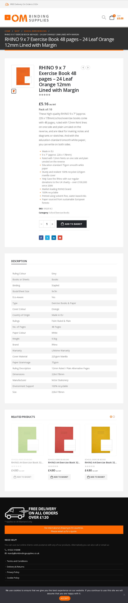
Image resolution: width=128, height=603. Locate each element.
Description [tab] (19, 261)
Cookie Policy (13, 577)
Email (60, 237)
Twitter (47, 237)
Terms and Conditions (17, 561)
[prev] (83, 67)
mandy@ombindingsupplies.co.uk (23, 553)
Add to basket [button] (24, 477)
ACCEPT (65, 598)
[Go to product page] (27, 440)
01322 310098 (14, 550)
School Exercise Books (59, 212)
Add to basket (73, 223)
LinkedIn (54, 237)
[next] (88, 67)
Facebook (41, 237)
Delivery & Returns (15, 566)
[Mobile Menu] (7, 17)
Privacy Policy (13, 572)
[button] (103, 17)
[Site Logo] (30, 18)
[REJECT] (124, 594)
